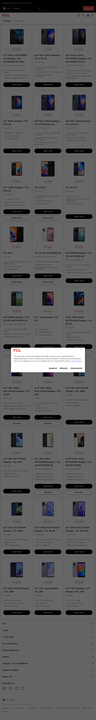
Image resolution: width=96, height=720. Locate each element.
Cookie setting (76, 368)
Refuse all (64, 368)
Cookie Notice (76, 361)
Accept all (53, 368)
